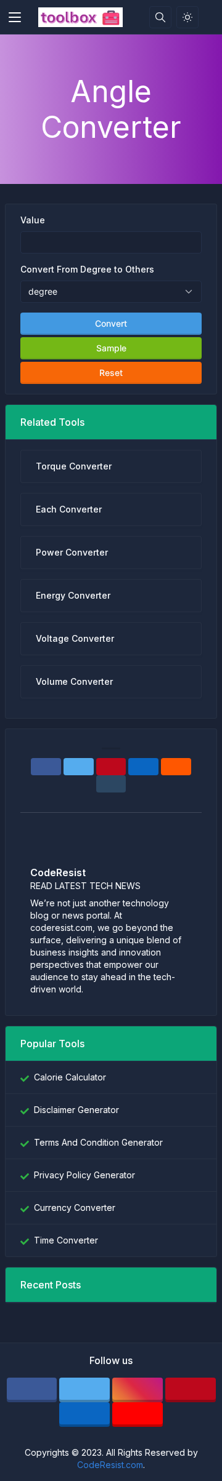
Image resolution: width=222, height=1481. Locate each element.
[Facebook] (46, 766)
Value (32, 220)
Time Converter (66, 1240)
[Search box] (160, 17)
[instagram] (137, 1390)
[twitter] (84, 1390)
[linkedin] (84, 1414)
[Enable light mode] (187, 17)
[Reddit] (176, 766)
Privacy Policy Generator (84, 1175)
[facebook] (32, 1390)
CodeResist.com (110, 1464)
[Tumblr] (111, 783)
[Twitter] (79, 766)
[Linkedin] (143, 766)
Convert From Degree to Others (87, 269)
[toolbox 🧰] (80, 17)
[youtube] (137, 1414)
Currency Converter (74, 1207)
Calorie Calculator (70, 1077)
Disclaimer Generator (76, 1109)
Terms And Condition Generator (98, 1142)
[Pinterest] (111, 766)
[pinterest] (190, 1390)
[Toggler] (15, 17)
